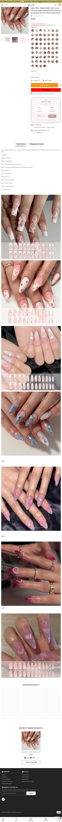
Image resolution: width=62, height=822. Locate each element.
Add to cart (44, 85)
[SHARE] (59, 85)
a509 (33, 758)
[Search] (7, 5)
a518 (25, 758)
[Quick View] (38, 733)
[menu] (2, 5)
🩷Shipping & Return (36, 144)
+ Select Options (31, 762)
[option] (15, 20)
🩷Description (20, 144)
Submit (31, 793)
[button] (1, 40)
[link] (10, 715)
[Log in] (55, 5)
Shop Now (52, 116)
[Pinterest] (3, 799)
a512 (28, 758)
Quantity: (33, 71)
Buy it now (46, 90)
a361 (31, 758)
